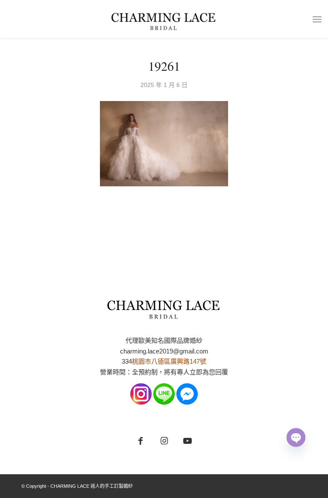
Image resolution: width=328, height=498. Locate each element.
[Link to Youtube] (187, 441)
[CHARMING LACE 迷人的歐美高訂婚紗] (164, 19)
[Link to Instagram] (164, 441)
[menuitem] (317, 19)
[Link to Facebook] (140, 441)
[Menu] (317, 19)
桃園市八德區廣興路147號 (169, 361)
